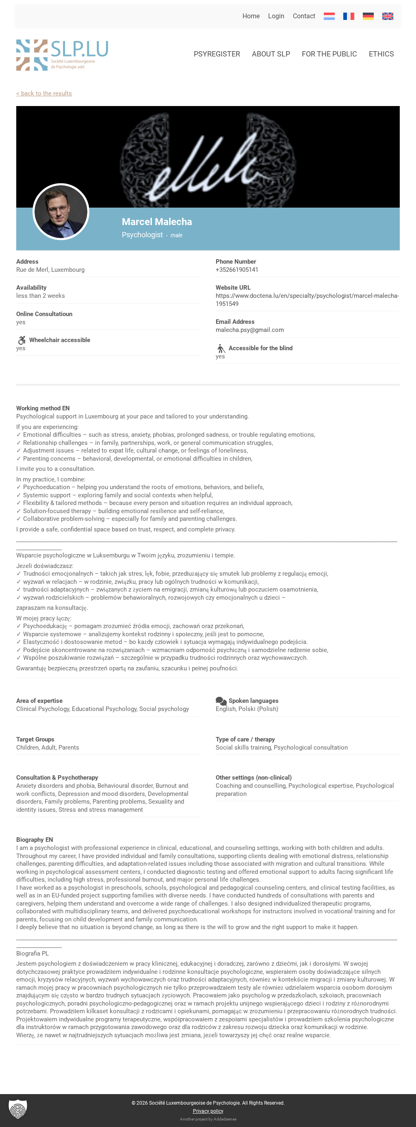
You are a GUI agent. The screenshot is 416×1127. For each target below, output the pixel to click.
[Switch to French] (348, 16)
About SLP (271, 54)
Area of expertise (39, 700)
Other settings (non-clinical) (254, 777)
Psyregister (217, 54)
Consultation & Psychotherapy (57, 777)
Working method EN (43, 408)
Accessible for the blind (260, 348)
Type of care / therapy (245, 739)
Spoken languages (254, 700)
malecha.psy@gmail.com (250, 330)
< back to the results (44, 93)
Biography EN (34, 839)
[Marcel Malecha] (60, 211)
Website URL (233, 287)
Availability (31, 287)
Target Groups (35, 739)
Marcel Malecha (157, 222)
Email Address (235, 321)
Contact (304, 16)
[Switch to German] (368, 16)
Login (276, 16)
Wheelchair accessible (59, 340)
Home (251, 16)
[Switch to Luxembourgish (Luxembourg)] (329, 16)
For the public (329, 54)
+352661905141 (237, 269)
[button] (18, 1109)
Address (27, 261)
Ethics (381, 54)
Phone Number (236, 261)
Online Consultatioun (44, 314)
